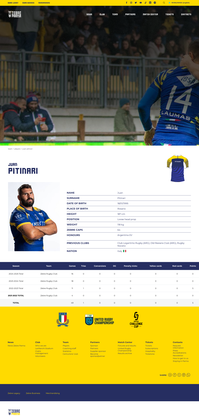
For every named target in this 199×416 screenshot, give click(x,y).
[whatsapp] (189, 375)
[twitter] (179, 375)
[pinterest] (184, 375)
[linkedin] (170, 375)
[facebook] (175, 375)
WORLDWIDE (180, 3)
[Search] (165, 3)
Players (17, 149)
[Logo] (15, 18)
